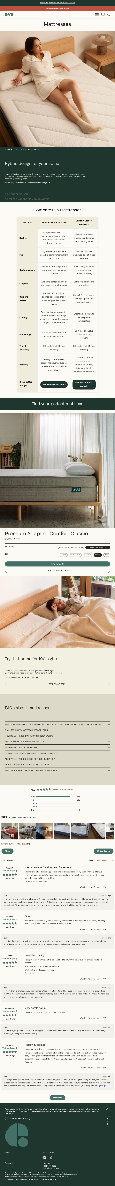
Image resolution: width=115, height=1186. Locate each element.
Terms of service (49, 1179)
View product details (57, 570)
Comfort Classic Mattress (71, 547)
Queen (98, 555)
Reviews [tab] (7, 844)
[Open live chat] (103, 14)
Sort (91, 861)
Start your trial (57, 684)
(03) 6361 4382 (49, 1166)
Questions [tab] (23, 844)
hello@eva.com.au (51, 1168)
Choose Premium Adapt (54, 384)
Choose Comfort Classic (83, 384)
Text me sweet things (17, 1118)
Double (87, 555)
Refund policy (21, 1180)
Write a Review (105, 852)
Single (63, 555)
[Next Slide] (111, 831)
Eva (12, 1180)
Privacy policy (35, 1179)
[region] (57, 831)
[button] (108, 14)
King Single (75, 555)
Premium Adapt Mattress (98, 547)
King (107, 555)
